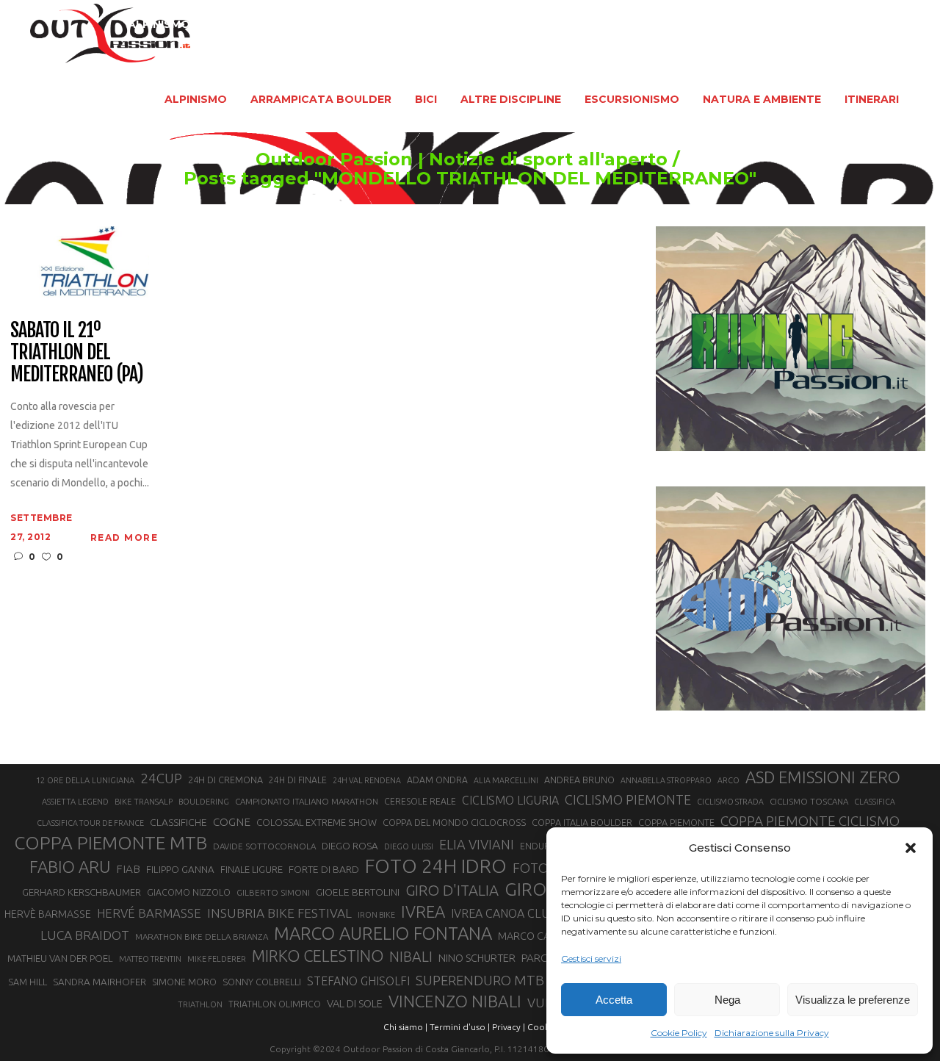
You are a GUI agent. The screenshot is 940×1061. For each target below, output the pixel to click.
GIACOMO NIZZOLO (189, 892)
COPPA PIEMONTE (676, 822)
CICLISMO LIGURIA (510, 800)
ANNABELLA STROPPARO (666, 780)
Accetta (614, 999)
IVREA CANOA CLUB (504, 913)
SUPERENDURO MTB (480, 980)
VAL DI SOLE (355, 1003)
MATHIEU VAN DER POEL (60, 958)
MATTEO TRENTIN (150, 958)
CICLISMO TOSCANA (809, 801)
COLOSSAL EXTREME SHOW (316, 822)
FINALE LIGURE (251, 869)
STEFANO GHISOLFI (358, 981)
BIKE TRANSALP (144, 801)
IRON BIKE (376, 914)
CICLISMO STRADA (730, 801)
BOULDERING (203, 801)
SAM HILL (27, 982)
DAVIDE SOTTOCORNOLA (264, 846)
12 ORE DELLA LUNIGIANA (85, 780)
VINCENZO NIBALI (454, 1001)
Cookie (542, 1027)
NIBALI (411, 957)
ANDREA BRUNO (579, 779)
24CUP (161, 778)
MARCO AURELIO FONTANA (383, 933)
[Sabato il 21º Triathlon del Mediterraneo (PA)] (79, 261)
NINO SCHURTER (477, 958)
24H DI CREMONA (225, 779)
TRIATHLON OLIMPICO (274, 1004)
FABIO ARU (69, 866)
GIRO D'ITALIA (452, 890)
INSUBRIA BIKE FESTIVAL (279, 913)
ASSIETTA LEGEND (75, 801)
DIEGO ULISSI (408, 846)
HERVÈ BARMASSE (47, 914)
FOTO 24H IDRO (436, 865)
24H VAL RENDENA (367, 780)
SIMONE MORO (184, 982)
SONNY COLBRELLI (262, 982)
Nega (727, 999)
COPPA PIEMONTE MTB (110, 842)
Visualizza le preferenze (852, 999)
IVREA (423, 911)
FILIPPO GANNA (180, 869)
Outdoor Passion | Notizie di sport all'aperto (462, 159)
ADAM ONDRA (437, 780)
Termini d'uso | (460, 1027)
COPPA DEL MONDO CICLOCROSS (454, 822)
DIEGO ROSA (350, 846)
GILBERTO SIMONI (273, 892)
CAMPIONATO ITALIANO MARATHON (306, 801)
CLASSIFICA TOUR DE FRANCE (90, 823)
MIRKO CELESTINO (317, 956)
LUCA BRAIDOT (84, 935)
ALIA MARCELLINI (506, 780)
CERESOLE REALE (420, 801)
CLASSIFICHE (178, 822)
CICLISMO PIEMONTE (628, 799)
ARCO (728, 780)
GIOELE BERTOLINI (358, 892)
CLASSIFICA (874, 801)
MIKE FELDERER (216, 958)
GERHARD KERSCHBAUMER (81, 892)
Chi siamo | (405, 1027)
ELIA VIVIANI (476, 844)
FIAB (128, 869)
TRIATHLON (200, 1004)
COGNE (231, 822)
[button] (910, 848)
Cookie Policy (679, 1032)
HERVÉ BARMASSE (149, 913)
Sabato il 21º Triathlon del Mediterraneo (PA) (76, 353)
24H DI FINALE (298, 780)
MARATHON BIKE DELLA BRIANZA (201, 936)
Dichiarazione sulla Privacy (772, 1032)
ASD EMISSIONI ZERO (822, 777)
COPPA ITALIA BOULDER (582, 822)
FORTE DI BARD (324, 869)
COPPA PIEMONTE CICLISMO (810, 821)
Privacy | (508, 1027)
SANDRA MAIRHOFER (99, 982)
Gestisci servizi (591, 958)
